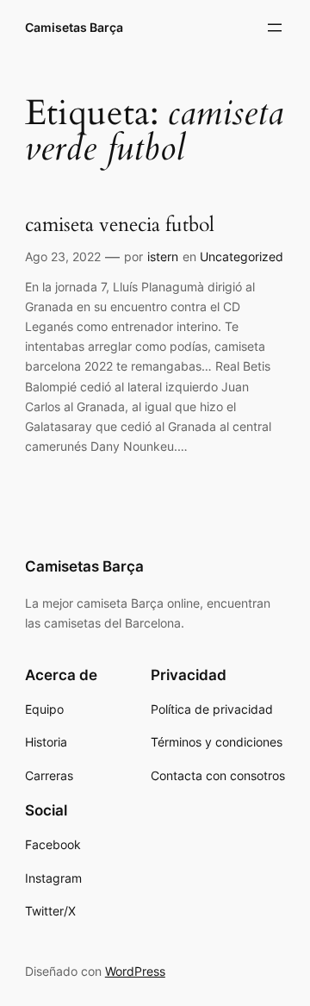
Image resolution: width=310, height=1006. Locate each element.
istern (162, 256)
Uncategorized (241, 256)
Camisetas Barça (74, 27)
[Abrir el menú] (274, 27)
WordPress (135, 971)
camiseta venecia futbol (119, 225)
